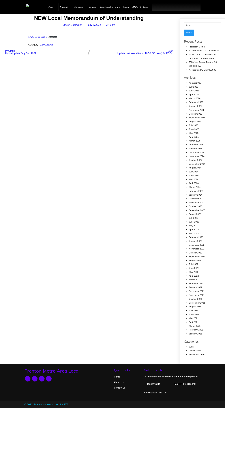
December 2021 (196, 291)
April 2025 (194, 137)
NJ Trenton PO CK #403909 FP (204, 50)
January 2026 (195, 106)
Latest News (46, 44)
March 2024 (195, 187)
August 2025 (195, 121)
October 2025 (195, 114)
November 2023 (196, 202)
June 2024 (194, 175)
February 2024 (196, 191)
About (51, 7)
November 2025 (196, 110)
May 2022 (194, 272)
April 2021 (194, 322)
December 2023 (196, 198)
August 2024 (195, 167)
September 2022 (197, 256)
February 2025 (196, 144)
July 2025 (193, 125)
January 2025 (195, 148)
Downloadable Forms (109, 7)
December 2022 (196, 245)
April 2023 (194, 229)
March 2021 (195, 326)
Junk (191, 346)
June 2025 (194, 129)
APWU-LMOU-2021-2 (37, 37)
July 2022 (193, 264)
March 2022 (195, 279)
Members (78, 7)
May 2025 (194, 133)
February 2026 (196, 102)
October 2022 (195, 252)
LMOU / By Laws (140, 7)
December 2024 (196, 152)
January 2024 (195, 195)
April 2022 (194, 276)
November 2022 (196, 248)
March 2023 (195, 233)
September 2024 (197, 164)
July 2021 (193, 310)
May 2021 (194, 318)
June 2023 (194, 222)
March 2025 (195, 141)
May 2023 (194, 225)
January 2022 (195, 287)
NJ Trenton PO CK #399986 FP (204, 70)
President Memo (197, 46)
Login (126, 7)
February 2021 (196, 330)
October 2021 (195, 299)
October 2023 (195, 206)
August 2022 (195, 260)
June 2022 (194, 268)
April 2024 (194, 183)
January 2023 (195, 241)
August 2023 (195, 214)
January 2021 (195, 333)
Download (53, 37)
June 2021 (194, 314)
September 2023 (197, 210)
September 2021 (197, 303)
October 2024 (195, 160)
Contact (92, 7)
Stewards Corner (197, 354)
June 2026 (194, 90)
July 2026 (193, 87)
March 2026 (195, 98)
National (64, 7)
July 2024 (193, 171)
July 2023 (193, 218)
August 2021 (195, 306)
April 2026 (194, 94)
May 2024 (194, 179)
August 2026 (195, 83)
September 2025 (197, 117)
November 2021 (196, 295)
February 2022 (196, 283)
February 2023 (196, 237)
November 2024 (196, 156)
